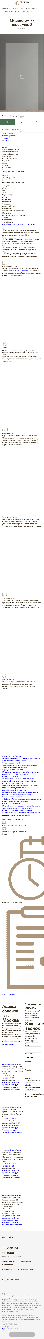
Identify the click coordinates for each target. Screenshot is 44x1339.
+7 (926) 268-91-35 (9, 1166)
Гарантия (5, 140)
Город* (28, 1062)
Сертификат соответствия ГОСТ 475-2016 (18, 224)
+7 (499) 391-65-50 (9, 1119)
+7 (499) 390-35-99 (9, 1164)
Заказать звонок (31, 1089)
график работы (8, 1082)
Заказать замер (25, 1261)
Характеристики (8, 133)
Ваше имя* (29, 1054)
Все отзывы (6, 820)
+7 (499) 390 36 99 (9, 1211)
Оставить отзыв (18, 820)
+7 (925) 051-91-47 (9, 1121)
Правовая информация (10, 1329)
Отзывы (5, 138)
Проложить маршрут (10, 1085)
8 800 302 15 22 (8, 1253)
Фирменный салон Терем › (12, 1064)
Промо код (29, 1078)
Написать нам (7, 1264)
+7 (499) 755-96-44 (9, 1076)
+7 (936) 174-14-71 (9, 1078)
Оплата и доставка (9, 136)
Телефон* (29, 1070)
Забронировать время (10, 1042)
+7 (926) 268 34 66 (9, 1213)
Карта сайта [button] (7, 1237)
